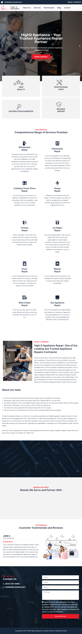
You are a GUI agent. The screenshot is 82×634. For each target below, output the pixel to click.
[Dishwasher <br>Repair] (57, 143)
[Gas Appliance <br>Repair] (57, 297)
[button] (2, 46)
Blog (59, 7)
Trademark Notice (61, 631)
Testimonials (49, 7)
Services (37, 7)
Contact (67, 7)
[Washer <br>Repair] (57, 263)
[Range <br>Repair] (57, 183)
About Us (27, 7)
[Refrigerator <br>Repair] (24, 143)
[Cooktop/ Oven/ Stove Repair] (24, 183)
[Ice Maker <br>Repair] (57, 222)
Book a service (41, 57)
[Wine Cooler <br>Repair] (24, 297)
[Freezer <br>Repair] (24, 222)
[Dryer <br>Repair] (24, 263)
